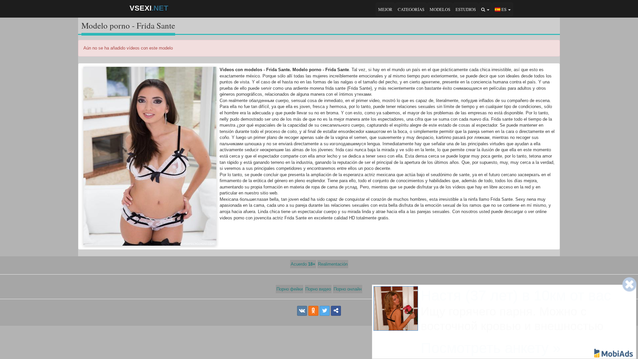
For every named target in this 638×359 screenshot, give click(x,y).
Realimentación (333, 264)
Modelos (440, 9)
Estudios (466, 9)
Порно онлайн (348, 289)
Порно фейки (289, 289)
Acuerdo (303, 264)
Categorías (411, 9)
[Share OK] (313, 311)
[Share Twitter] (325, 311)
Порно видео (318, 289)
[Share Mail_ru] (336, 311)
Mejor (385, 9)
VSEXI (149, 8)
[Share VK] (302, 311)
